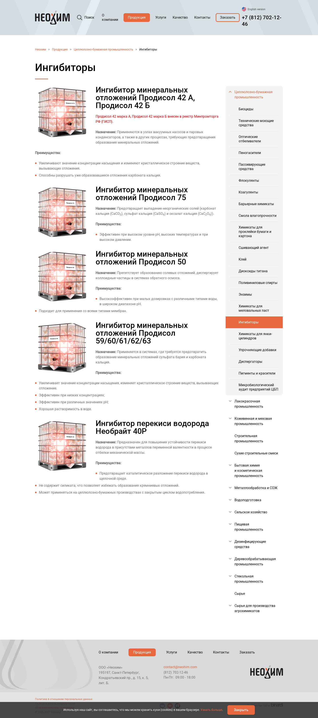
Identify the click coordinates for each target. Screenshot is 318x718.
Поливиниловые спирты (258, 283)
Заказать (227, 17)
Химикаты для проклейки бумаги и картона (255, 231)
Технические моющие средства (256, 123)
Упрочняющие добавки (257, 350)
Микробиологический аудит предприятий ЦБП (258, 387)
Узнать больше (211, 710)
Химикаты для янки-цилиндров (255, 336)
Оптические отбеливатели (250, 139)
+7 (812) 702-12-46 (261, 21)
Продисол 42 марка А (113, 116)
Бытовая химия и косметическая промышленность (248, 470)
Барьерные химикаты (256, 204)
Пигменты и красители (257, 373)
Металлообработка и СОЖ (256, 488)
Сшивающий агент (254, 248)
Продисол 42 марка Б (149, 116)
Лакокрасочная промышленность (248, 403)
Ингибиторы (249, 322)
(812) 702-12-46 (176, 672)
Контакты (202, 17)
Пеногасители (250, 153)
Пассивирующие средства (252, 166)
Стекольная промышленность (248, 578)
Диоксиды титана (253, 271)
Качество (180, 17)
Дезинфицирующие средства (250, 544)
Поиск (89, 17)
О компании (110, 17)
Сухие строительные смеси (256, 453)
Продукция (137, 17)
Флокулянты (249, 180)
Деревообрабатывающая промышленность (255, 561)
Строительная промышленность (248, 438)
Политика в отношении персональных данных (63, 699)
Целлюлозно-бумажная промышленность (103, 49)
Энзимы (245, 294)
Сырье (239, 594)
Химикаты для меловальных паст (254, 308)
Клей (242, 259)
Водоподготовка (247, 500)
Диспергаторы (250, 362)
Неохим (40, 49)
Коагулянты (248, 192)
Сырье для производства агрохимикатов (254, 608)
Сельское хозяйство (250, 512)
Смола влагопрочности (257, 216)
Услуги (160, 17)
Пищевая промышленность (248, 527)
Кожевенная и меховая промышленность (253, 421)
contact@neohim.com (180, 667)
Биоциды (246, 109)
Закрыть (241, 710)
